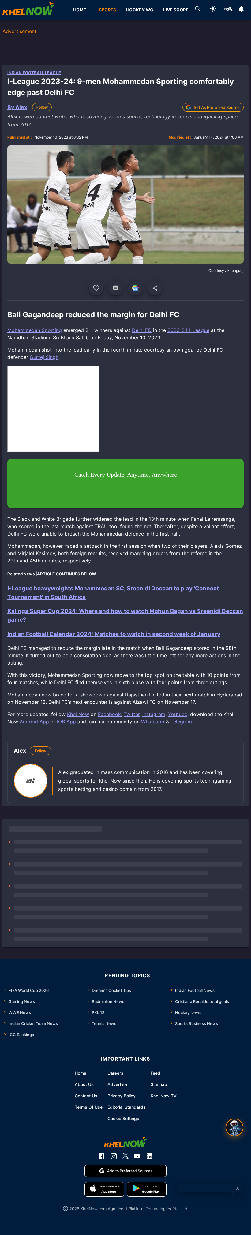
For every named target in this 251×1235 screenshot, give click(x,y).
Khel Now (78, 714)
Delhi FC (142, 330)
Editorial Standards (126, 1107)
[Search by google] (197, 10)
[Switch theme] (212, 9)
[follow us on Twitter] (125, 1156)
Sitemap (159, 1084)
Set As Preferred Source (217, 107)
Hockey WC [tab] (139, 9)
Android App (34, 722)
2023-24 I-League (188, 330)
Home (80, 1073)
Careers (115, 1073)
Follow (42, 107)
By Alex (17, 107)
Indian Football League (34, 72)
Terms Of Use (89, 1107)
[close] (238, 1188)
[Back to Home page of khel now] (28, 10)
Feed (155, 1073)
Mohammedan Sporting (34, 330)
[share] (155, 288)
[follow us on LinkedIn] (149, 1156)
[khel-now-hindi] (228, 10)
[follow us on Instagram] (114, 1156)
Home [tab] (79, 9)
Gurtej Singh (44, 357)
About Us (84, 1084)
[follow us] (135, 288)
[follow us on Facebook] (101, 1156)
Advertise (117, 1084)
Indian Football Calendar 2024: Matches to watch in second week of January (113, 634)
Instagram (153, 714)
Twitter (132, 714)
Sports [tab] (107, 9)
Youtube (177, 714)
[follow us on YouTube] (137, 1156)
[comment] (115, 288)
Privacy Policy (121, 1095)
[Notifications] (241, 9)
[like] (96, 288)
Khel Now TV (164, 1095)
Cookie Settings (123, 1118)
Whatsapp (152, 722)
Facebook (109, 714)
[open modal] (234, 1127)
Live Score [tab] (176, 9)
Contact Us (86, 1095)
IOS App (66, 722)
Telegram (181, 722)
